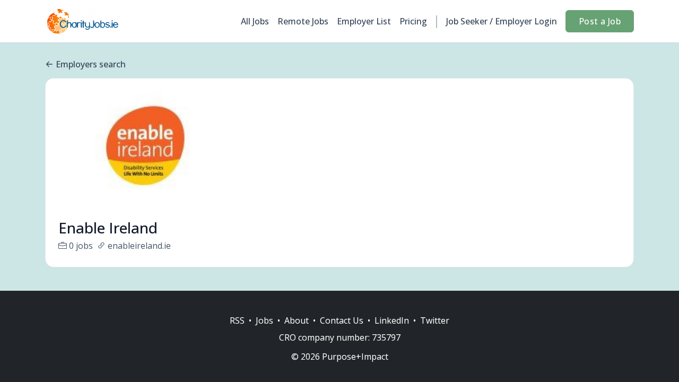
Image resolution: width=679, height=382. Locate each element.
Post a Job (600, 21)
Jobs (264, 320)
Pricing (413, 21)
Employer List (364, 21)
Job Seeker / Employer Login (501, 21)
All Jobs (255, 21)
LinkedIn (392, 320)
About (296, 320)
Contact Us (341, 320)
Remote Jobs (302, 21)
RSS (237, 320)
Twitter (434, 320)
